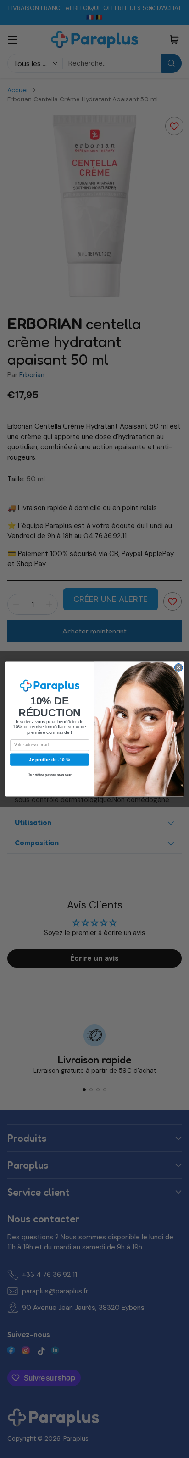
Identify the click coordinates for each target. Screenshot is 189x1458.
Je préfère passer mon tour (50, 775)
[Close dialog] (178, 668)
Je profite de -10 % (49, 759)
